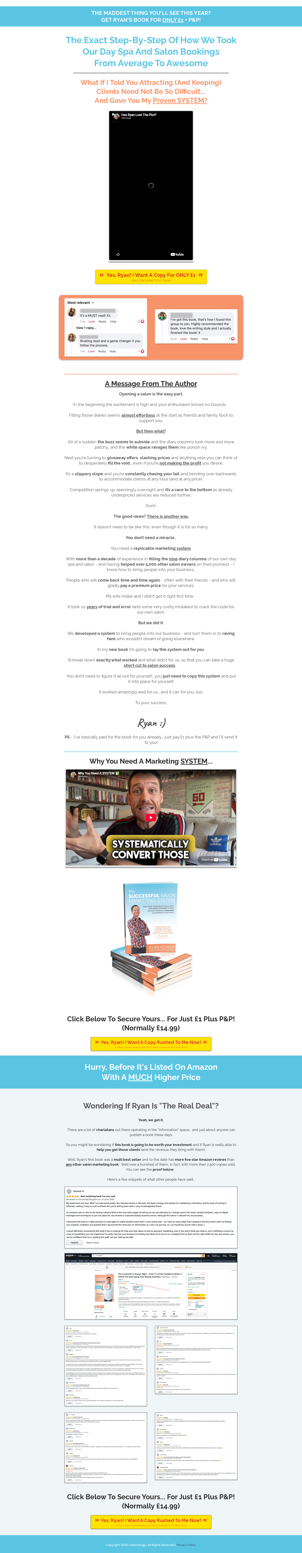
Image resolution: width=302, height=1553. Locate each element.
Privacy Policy (186, 1545)
